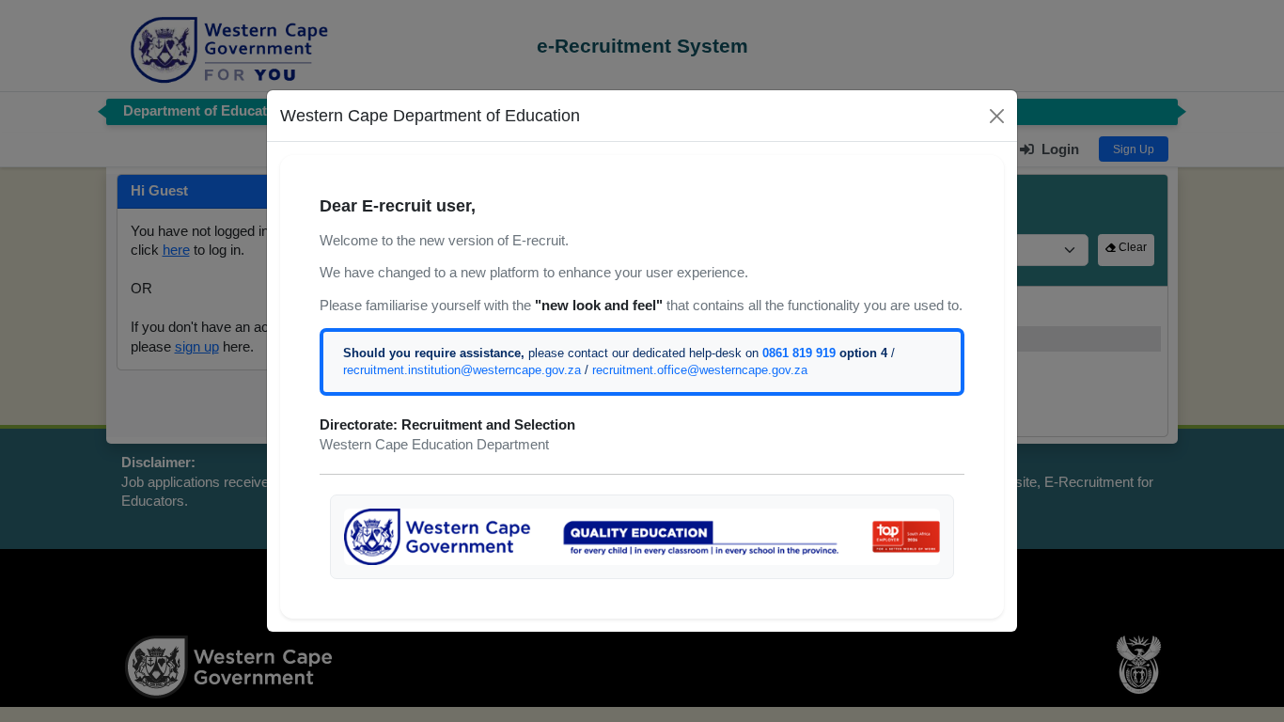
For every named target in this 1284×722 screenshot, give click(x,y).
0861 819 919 (799, 353)
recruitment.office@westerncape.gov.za (699, 370)
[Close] (996, 116)
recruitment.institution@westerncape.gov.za (462, 370)
